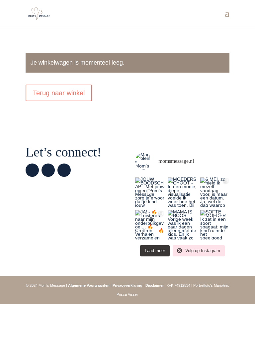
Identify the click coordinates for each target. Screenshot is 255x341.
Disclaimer (154, 285)
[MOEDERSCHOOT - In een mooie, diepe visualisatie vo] (182, 192)
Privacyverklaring (127, 285)
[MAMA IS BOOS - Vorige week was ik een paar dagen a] (182, 224)
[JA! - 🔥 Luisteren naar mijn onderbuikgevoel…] (149, 224)
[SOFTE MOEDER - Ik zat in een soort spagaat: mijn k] (214, 224)
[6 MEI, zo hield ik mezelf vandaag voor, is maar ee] (214, 192)
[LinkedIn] (64, 170)
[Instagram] (32, 170)
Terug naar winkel (59, 93)
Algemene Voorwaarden (89, 285)
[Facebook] (48, 170)
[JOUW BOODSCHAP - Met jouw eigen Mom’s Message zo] (149, 192)
